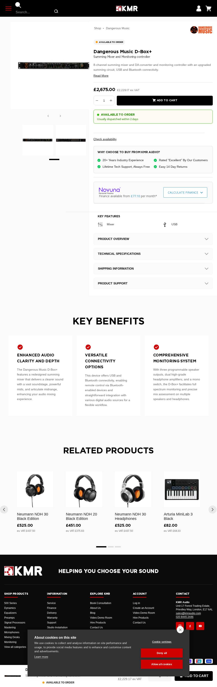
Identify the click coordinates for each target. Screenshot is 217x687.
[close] (180, 629)
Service (51, 603)
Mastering (10, 627)
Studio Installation (57, 627)
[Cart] (208, 8)
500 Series (10, 603)
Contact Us (96, 627)
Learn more (41, 656)
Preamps (9, 617)
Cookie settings (162, 641)
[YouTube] (200, 626)
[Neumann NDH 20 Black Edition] (84, 489)
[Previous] (48, 116)
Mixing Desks (12, 637)
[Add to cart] (48, 503)
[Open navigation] (8, 8)
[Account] (199, 8)
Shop (97, 28)
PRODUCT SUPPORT (113, 283)
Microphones (11, 632)
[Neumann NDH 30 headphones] (133, 489)
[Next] (60, 116)
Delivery (52, 612)
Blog (92, 612)
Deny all (162, 653)
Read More (100, 75)
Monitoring (10, 642)
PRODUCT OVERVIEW (113, 239)
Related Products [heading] (108, 451)
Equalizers (10, 612)
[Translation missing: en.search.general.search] (56, 12)
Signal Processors (14, 622)
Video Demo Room (101, 617)
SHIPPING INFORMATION (116, 268)
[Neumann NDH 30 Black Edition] (35, 489)
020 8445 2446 (184, 616)
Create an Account (143, 608)
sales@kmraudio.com (188, 613)
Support (51, 622)
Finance (51, 608)
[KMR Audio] (127, 8)
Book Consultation (100, 603)
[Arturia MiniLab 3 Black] (182, 489)
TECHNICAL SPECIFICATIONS (119, 253)
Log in (136, 603)
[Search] (18, 5)
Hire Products (98, 622)
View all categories (15, 646)
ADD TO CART (197, 676)
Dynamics (10, 608)
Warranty (52, 617)
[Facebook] (190, 626)
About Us (95, 608)
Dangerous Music (117, 28)
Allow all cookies (161, 664)
